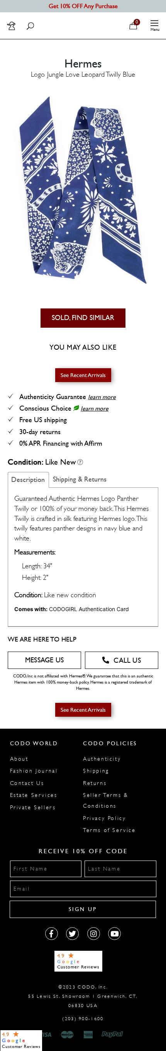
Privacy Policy (104, 818)
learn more (102, 397)
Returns (95, 783)
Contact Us (27, 783)
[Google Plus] (72, 933)
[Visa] (46, 1035)
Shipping (96, 771)
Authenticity (102, 759)
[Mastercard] (67, 1035)
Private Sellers (33, 807)
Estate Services (34, 795)
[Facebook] (51, 933)
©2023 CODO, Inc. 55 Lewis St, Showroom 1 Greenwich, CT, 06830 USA (82, 996)
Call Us (127, 661)
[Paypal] (113, 1035)
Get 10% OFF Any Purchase (83, 6)
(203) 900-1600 (82, 1018)
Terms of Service (109, 830)
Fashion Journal (34, 771)
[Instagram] (93, 933)
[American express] (89, 1035)
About (19, 759)
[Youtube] (114, 933)
